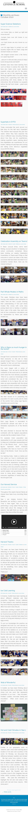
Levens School (16, 26)
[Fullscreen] (24, 527)
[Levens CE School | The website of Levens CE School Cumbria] (14, 3)
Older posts (6, 792)
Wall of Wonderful (8, 682)
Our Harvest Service (9, 484)
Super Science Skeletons (11, 24)
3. (6, 533)
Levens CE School (12, 809)
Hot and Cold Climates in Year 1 (13, 730)
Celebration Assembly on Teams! (14, 241)
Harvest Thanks (7, 542)
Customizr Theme (17, 811)
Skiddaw (10, 26)
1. (5, 530)
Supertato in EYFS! (8, 122)
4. (4, 534)
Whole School (15, 124)
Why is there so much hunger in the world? (14, 348)
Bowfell (10, 124)
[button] (14, 522)
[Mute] (22, 527)
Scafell (13, 351)
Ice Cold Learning (8, 591)
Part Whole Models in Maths (12, 292)
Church (10, 351)
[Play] (3, 527)
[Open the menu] (26, 9)
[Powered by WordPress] (20, 809)
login (14, 797)
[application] (14, 522)
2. (5, 531)
